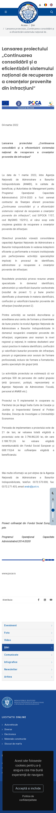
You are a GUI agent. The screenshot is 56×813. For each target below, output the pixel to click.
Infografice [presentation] (10, 662)
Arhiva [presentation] (8, 676)
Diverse (8, 729)
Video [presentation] (7, 640)
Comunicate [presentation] (11, 654)
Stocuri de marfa (13, 743)
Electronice (10, 734)
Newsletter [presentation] (10, 669)
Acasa (24, 25)
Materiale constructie (15, 739)
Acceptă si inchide (28, 788)
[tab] (28, 625)
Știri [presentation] (6, 647)
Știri (33, 25)
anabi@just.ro (31, 486)
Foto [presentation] (7, 632)
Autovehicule (11, 724)
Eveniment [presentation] (10, 625)
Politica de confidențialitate (28, 798)
